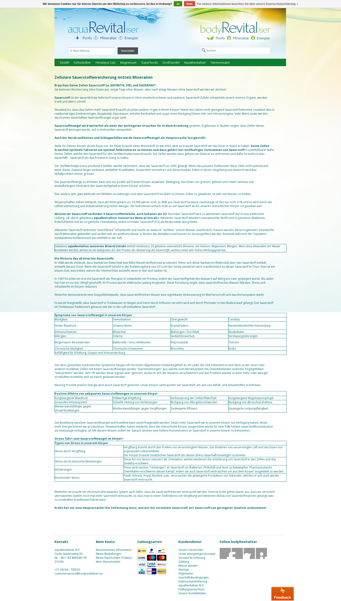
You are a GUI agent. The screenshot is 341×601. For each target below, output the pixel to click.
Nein (190, 4)
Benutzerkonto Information (114, 550)
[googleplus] (249, 558)
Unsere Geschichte (190, 550)
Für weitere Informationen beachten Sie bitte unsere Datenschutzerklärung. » (247, 4)
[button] (282, 593)
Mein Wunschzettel (108, 562)
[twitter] (237, 558)
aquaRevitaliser (195, 62)
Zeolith (64, 62)
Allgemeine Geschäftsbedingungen (193, 575)
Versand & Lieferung (191, 558)
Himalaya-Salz (106, 62)
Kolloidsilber (82, 62)
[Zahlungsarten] (141, 553)
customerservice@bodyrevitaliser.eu (79, 573)
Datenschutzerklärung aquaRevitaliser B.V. (192, 583)
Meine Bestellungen (108, 554)
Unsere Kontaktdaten (192, 593)
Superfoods (149, 62)
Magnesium (128, 62)
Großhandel (171, 62)
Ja (178, 4)
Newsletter (128, 50)
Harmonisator (220, 62)
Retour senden (188, 566)
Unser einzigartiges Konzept (196, 554)
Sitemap (183, 570)
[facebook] (225, 558)
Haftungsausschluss (191, 589)
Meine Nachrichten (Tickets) (114, 558)
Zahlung (183, 562)
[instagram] (261, 558)
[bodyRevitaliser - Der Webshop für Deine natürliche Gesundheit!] (170, 30)
